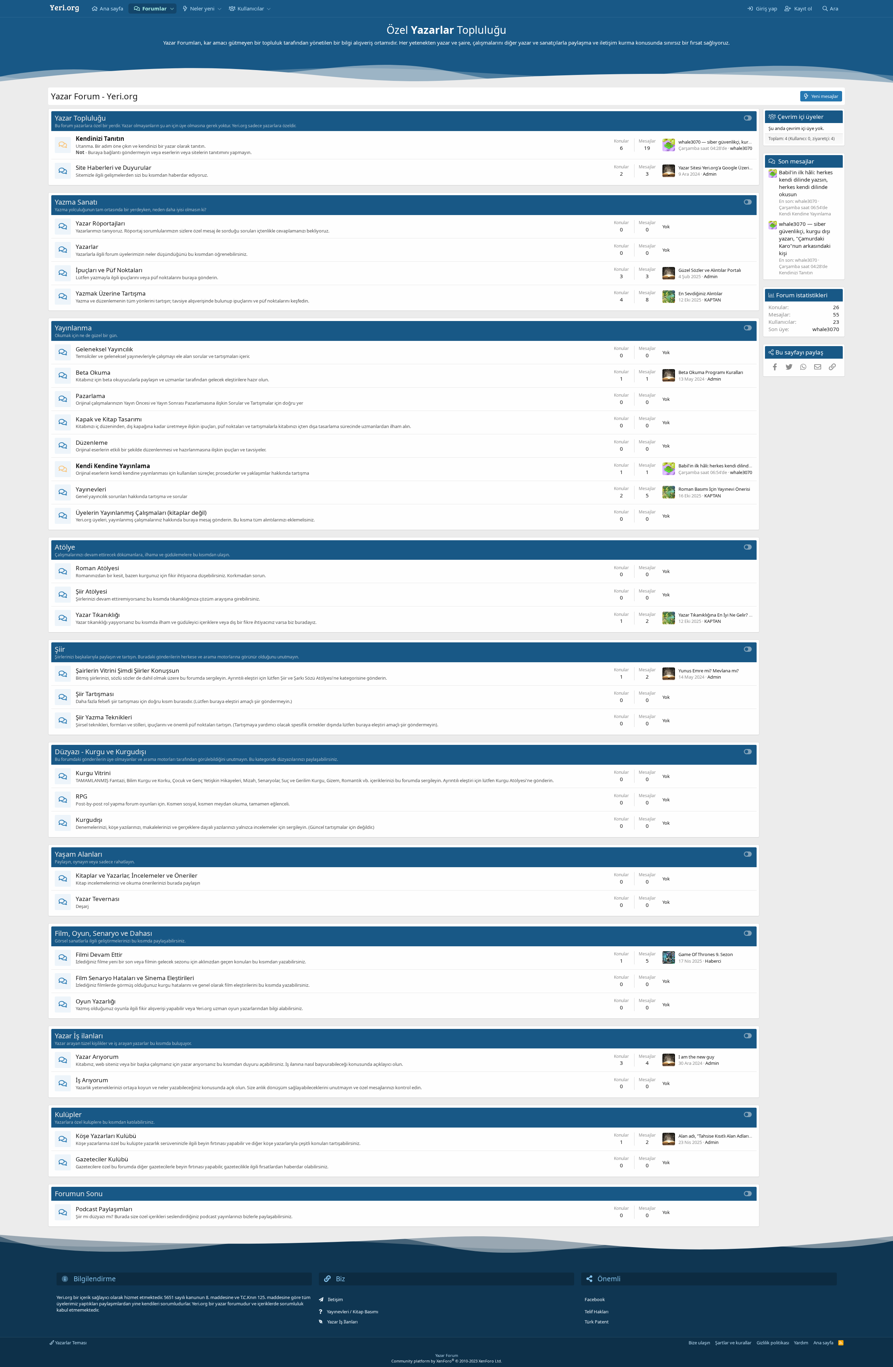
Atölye (65, 547)
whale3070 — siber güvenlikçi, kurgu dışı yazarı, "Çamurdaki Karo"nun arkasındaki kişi (805, 238)
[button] (172, 8)
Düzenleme (92, 442)
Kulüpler (68, 1114)
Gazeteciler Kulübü (102, 1159)
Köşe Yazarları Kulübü (106, 1136)
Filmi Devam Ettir (99, 954)
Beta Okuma (93, 372)
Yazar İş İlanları (342, 1322)
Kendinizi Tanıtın (100, 139)
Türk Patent (597, 1322)
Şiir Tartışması (95, 694)
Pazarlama (90, 396)
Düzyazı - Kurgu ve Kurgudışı (100, 751)
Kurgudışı (89, 820)
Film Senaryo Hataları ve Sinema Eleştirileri (135, 978)
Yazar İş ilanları (79, 1035)
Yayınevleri (91, 489)
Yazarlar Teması (70, 1342)
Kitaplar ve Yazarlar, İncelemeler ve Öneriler (136, 875)
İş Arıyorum (92, 1080)
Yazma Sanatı (76, 202)
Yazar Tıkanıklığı (98, 615)
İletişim (335, 1299)
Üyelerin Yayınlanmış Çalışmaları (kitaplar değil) (141, 513)
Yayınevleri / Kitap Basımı (352, 1311)
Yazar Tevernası (97, 899)
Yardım (801, 1342)
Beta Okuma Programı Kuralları (710, 372)
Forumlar (154, 8)
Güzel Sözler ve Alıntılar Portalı (709, 270)
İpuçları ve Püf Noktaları (109, 270)
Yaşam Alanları (78, 854)
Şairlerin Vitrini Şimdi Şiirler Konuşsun (127, 670)
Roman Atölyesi (97, 568)
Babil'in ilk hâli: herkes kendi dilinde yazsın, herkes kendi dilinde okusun (751, 466)
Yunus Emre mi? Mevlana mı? (708, 670)
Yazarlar (87, 247)
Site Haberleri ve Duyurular (113, 167)
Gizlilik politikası (773, 1342)
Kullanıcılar (251, 8)
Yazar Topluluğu (80, 118)
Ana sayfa (111, 8)
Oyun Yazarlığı (95, 1001)
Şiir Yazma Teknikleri (104, 717)
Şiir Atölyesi (91, 591)
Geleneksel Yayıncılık (104, 349)
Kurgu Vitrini (93, 773)
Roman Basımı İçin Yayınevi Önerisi (714, 489)
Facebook (595, 1299)
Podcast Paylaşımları (104, 1209)
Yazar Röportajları (100, 223)
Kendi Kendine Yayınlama (113, 466)
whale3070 (741, 148)
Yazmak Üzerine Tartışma (111, 293)
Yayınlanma (73, 328)
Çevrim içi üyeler (801, 117)
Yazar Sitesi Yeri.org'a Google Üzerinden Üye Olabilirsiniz (736, 168)
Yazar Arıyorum (97, 1057)
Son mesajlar (796, 161)
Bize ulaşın (699, 1342)
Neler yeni (202, 8)
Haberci (713, 961)
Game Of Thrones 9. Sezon (705, 954)
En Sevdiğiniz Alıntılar (700, 293)
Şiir (60, 649)
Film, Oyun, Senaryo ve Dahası (103, 933)
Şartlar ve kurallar (733, 1342)
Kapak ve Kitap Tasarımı (109, 419)
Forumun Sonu (79, 1193)
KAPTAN (712, 300)
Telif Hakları (596, 1311)
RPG (81, 796)
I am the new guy (696, 1057)
